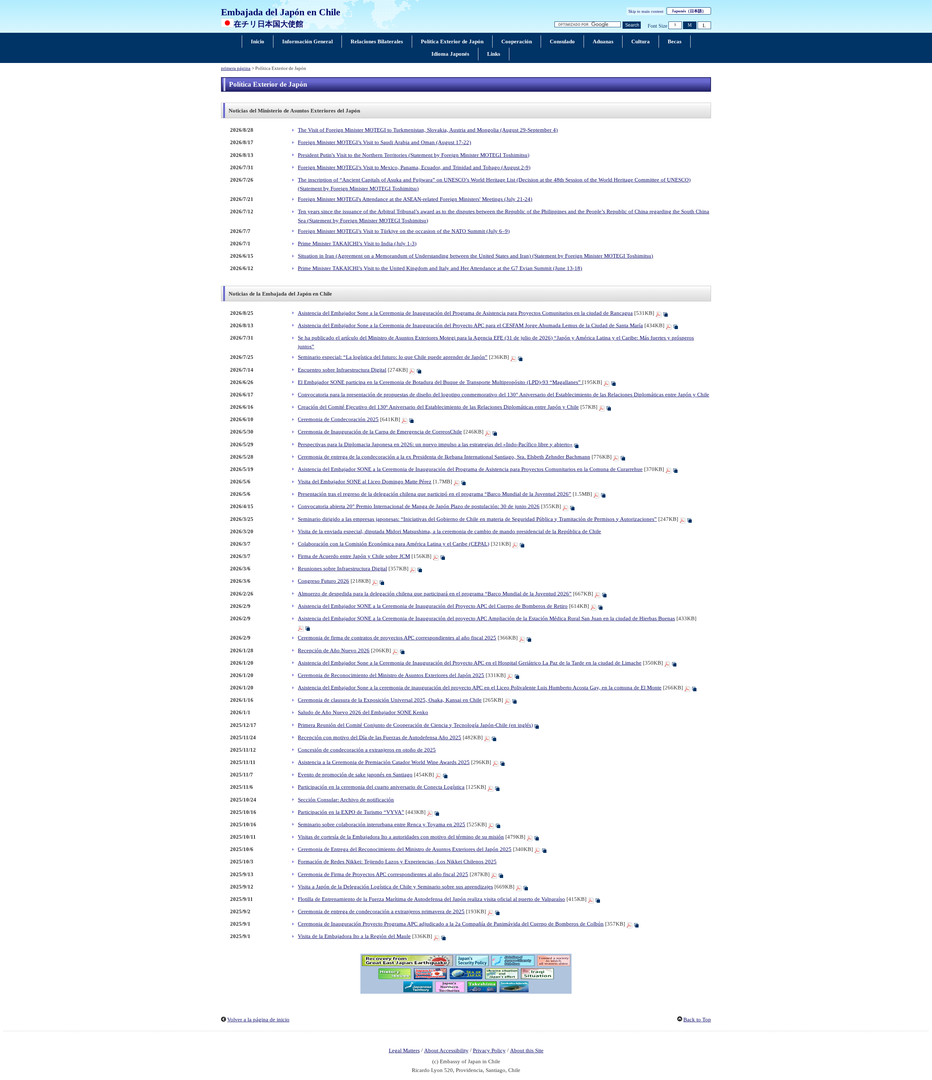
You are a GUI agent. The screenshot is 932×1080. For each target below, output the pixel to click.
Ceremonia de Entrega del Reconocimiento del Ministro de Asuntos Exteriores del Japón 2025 (405, 849)
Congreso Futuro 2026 (323, 581)
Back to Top (697, 1019)
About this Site (527, 1050)
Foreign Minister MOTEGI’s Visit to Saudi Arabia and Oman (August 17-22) (384, 142)
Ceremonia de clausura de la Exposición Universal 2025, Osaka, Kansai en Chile (390, 700)
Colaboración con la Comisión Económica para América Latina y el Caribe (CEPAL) (393, 544)
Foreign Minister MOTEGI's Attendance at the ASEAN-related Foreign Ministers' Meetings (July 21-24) (415, 199)
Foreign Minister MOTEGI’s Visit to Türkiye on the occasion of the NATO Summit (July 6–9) (404, 231)
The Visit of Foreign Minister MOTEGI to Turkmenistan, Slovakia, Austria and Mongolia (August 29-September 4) (428, 130)
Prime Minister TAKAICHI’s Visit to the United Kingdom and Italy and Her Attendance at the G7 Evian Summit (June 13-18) (440, 268)
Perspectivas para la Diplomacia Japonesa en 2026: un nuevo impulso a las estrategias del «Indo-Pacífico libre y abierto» (435, 444)
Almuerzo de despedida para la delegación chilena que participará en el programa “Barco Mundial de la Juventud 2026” (435, 594)
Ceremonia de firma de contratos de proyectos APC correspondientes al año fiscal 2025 (397, 638)
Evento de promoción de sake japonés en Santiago (355, 775)
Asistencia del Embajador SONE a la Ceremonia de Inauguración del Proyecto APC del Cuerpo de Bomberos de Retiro (433, 606)
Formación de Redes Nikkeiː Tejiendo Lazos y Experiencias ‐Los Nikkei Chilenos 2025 (397, 862)
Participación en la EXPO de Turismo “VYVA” (351, 812)
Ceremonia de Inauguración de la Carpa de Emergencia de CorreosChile (380, 432)
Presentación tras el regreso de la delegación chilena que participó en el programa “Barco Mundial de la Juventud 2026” (434, 494)
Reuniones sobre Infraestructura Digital (342, 568)
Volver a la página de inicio (258, 1019)
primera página (235, 68)
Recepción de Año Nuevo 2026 (334, 650)
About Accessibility (446, 1050)
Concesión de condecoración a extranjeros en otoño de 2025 (367, 750)
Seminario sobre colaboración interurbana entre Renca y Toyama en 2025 (381, 824)
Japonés (689, 11)
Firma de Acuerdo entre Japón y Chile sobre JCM (354, 556)
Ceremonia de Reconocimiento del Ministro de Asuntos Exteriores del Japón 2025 (391, 675)
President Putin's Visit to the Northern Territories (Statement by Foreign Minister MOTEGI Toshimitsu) (413, 155)
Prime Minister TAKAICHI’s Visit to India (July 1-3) (357, 243)
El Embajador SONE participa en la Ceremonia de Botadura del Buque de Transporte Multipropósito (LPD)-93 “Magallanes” (440, 382)
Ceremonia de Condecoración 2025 (338, 419)
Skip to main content (645, 11)
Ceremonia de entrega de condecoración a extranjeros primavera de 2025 (381, 911)
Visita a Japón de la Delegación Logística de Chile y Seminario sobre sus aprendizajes (395, 887)
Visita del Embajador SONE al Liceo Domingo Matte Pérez (364, 481)
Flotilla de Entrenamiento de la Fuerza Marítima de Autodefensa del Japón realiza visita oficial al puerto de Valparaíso (431, 899)
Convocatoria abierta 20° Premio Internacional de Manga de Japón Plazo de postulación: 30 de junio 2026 (419, 506)
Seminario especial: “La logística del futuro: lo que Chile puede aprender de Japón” (392, 357)
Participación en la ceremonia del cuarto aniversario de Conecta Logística (381, 787)
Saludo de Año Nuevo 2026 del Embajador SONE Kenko (363, 712)
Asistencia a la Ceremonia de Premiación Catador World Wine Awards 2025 (384, 762)
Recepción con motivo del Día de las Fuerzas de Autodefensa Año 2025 (379, 737)
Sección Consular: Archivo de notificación (346, 800)
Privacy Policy (489, 1050)
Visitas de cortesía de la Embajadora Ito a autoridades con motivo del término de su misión (401, 837)
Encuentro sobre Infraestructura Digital (342, 370)
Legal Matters (404, 1050)
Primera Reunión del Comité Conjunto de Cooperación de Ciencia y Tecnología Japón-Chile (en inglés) (415, 725)
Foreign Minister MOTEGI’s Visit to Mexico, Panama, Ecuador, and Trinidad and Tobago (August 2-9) (414, 167)
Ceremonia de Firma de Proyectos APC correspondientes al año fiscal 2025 (383, 874)
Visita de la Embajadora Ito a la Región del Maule (354, 936)
